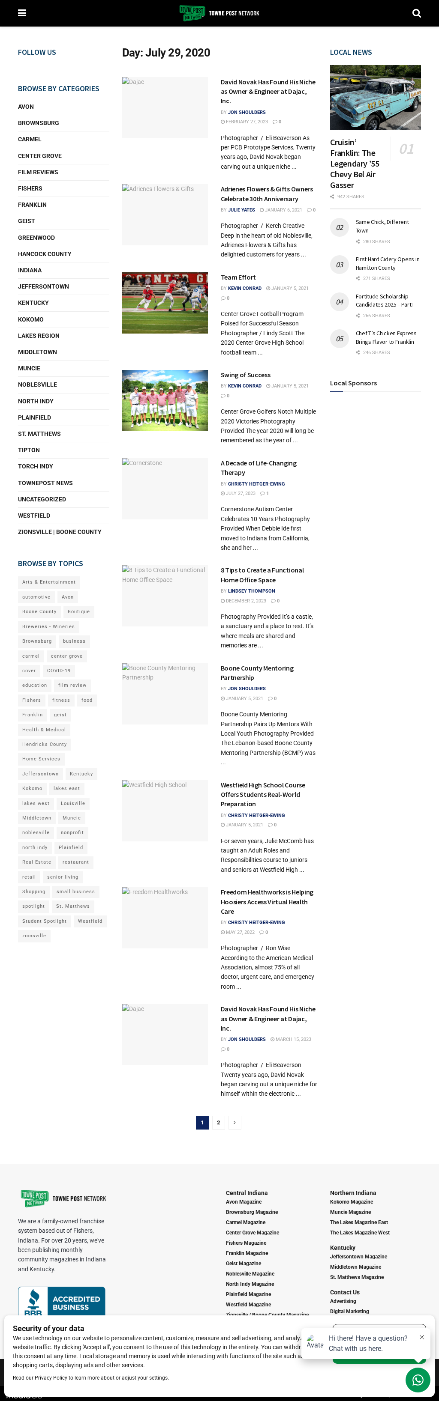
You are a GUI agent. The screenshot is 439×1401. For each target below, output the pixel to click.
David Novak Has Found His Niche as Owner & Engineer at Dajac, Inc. (268, 91)
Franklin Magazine (247, 1253)
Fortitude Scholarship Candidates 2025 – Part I (385, 300)
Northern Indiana (353, 1192)
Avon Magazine (244, 1202)
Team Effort (238, 277)
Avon (26, 106)
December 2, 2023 (245, 601)
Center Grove (40, 155)
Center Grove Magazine (252, 1233)
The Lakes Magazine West (360, 1233)
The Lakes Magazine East (359, 1222)
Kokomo (31, 319)
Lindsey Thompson (251, 591)
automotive (36, 597)
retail (29, 877)
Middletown (37, 352)
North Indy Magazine (250, 1284)
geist (60, 715)
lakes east (67, 788)
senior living (62, 877)
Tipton (29, 450)
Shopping (33, 891)
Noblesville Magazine (250, 1274)
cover (29, 671)
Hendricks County (44, 744)
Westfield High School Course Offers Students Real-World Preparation (263, 794)
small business (76, 891)
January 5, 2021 (289, 288)
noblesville (36, 832)
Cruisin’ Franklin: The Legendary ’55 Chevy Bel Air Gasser (354, 163)
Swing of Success (246, 374)
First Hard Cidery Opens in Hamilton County (388, 263)
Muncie (29, 368)
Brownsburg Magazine (252, 1212)
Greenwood (36, 237)
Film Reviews (38, 172)
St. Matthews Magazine (357, 1277)
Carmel (30, 139)
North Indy (36, 401)
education (34, 685)
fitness (61, 700)
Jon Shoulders (247, 112)
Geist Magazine (243, 1264)
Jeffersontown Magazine (358, 1257)
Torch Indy (35, 466)
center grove (67, 656)
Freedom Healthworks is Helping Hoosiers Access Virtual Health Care (267, 901)
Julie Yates (241, 210)
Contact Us (345, 1292)
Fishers (30, 188)
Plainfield (34, 417)
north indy (35, 847)
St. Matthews (39, 433)
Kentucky (33, 302)
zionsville (34, 936)
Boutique (79, 611)
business (74, 641)
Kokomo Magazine (351, 1202)
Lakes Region (39, 335)
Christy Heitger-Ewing (256, 484)
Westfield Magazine (248, 1305)
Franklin (32, 204)
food (87, 700)
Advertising (343, 1301)
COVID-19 (59, 671)
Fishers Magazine (246, 1243)
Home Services (41, 759)
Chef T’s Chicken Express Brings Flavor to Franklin (386, 337)
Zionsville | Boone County (60, 531)
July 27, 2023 (240, 493)
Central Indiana (247, 1192)
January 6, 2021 (283, 210)
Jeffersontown (43, 286)
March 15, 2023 (292, 1039)
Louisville (73, 803)
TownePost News (45, 483)
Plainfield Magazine (248, 1294)
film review (72, 685)
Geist (26, 221)
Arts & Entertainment (49, 582)
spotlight (33, 906)
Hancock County (45, 253)
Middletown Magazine (355, 1267)
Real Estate (36, 862)
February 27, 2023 (246, 122)
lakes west (36, 803)
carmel (31, 656)
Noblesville (37, 384)
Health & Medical (44, 730)
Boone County (39, 611)
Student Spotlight (44, 921)
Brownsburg (38, 122)
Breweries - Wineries (48, 626)
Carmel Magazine (245, 1222)
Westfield (34, 515)
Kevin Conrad (245, 288)
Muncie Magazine (350, 1212)
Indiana (30, 270)
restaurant (76, 862)
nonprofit (72, 832)
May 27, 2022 (240, 932)
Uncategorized (42, 499)
